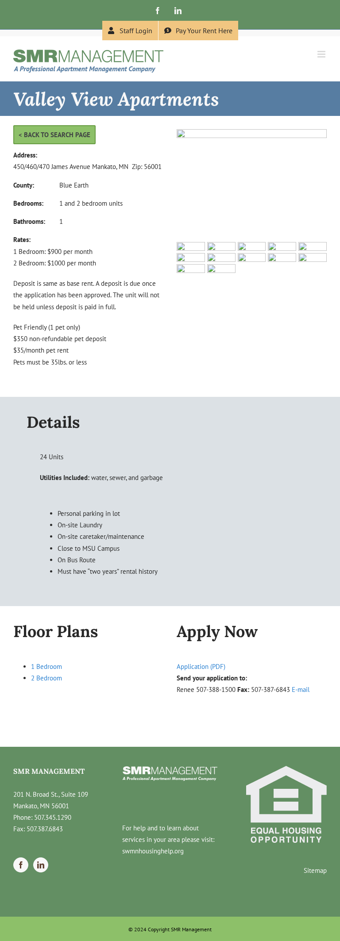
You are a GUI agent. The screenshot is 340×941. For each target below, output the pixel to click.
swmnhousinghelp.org (153, 851)
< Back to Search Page (54, 135)
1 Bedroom (46, 666)
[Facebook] (20, 864)
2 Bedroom (46, 678)
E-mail (300, 689)
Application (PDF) (201, 666)
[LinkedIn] (40, 864)
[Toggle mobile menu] (322, 54)
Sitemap (315, 870)
